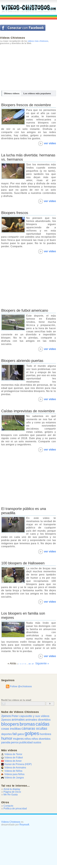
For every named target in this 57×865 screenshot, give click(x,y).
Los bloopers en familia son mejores (23, 615)
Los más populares (37, 93)
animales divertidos (38, 719)
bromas (27, 724)
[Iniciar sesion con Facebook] (22, 28)
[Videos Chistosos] (28, 9)
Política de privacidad (15, 808)
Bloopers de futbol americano (24, 310)
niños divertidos (40, 738)
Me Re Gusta (10, 794)
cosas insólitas (11, 728)
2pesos (6, 716)
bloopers (10, 724)
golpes (32, 733)
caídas (43, 724)
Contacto (8, 805)
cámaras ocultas (34, 728)
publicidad (26, 742)
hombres (45, 734)
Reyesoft (24, 824)
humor (6, 738)
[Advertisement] (28, 65)
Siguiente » (42, 663)
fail (14, 734)
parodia (5, 742)
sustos (37, 742)
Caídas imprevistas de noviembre (28, 411)
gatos (20, 734)
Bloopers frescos (14, 213)
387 (33, 664)
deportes (6, 734)
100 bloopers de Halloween (23, 563)
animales (18, 719)
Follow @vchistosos (21, 686)
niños (27, 738)
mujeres (18, 738)
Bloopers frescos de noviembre (26, 105)
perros (15, 742)
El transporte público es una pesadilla (23, 511)
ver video (50, 143)
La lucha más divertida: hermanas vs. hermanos (28, 157)
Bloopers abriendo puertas (22, 361)
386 (29, 664)
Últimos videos (11, 93)
